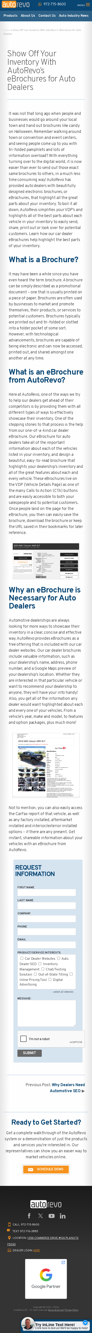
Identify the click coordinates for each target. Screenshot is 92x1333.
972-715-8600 (30, 1225)
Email (21, 939)
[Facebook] (29, 1215)
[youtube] (51, 1215)
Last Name (25, 900)
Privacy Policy (71, 1310)
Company (24, 913)
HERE (36, 1250)
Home (7, 30)
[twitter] (40, 1215)
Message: (24, 998)
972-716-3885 (29, 1231)
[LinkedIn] (62, 1215)
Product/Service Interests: (39, 953)
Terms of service (55, 1310)
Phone (22, 927)
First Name (25, 887)
